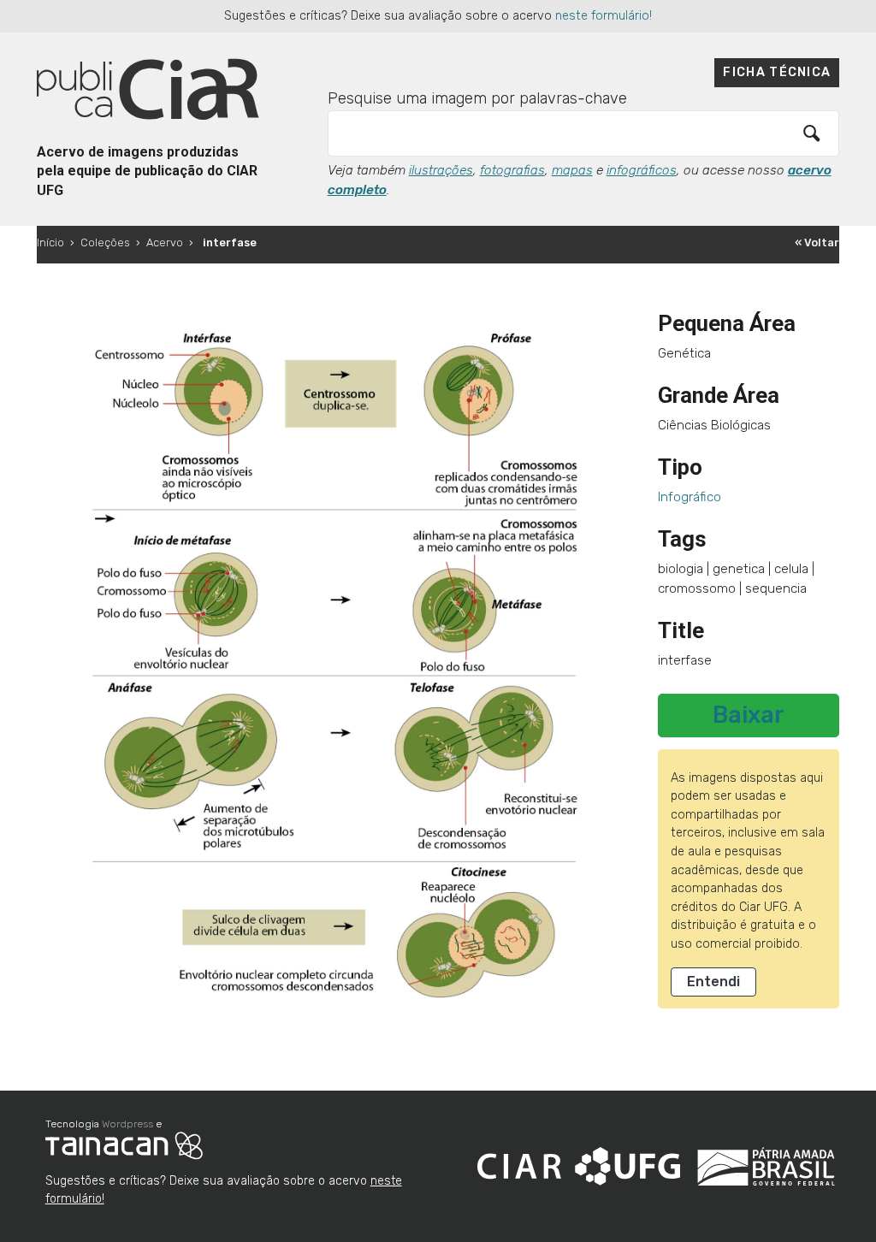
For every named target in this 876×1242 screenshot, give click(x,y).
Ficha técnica (777, 72)
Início (50, 242)
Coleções (105, 242)
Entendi (713, 981)
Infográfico (689, 497)
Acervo (164, 242)
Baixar (748, 715)
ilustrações (441, 170)
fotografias (512, 170)
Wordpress (127, 1124)
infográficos (642, 170)
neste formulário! (603, 16)
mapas (572, 170)
